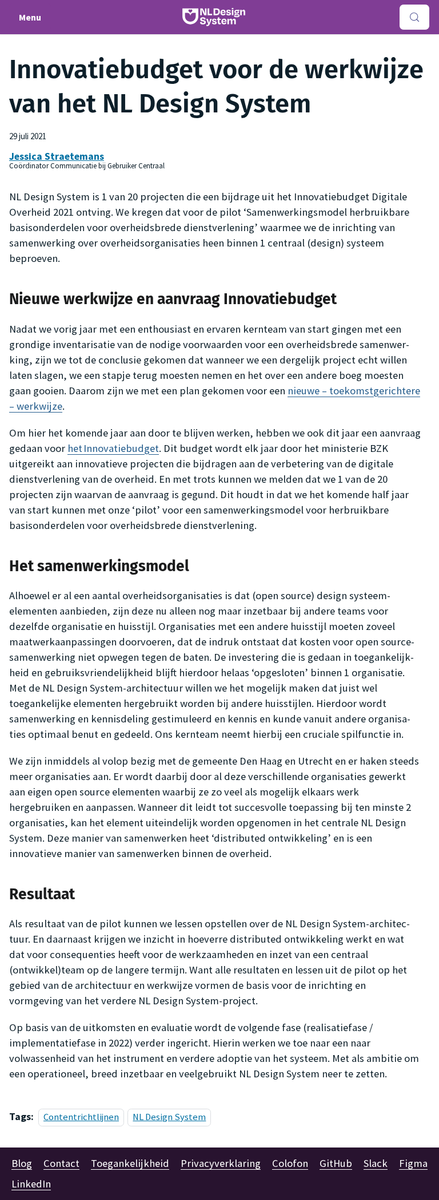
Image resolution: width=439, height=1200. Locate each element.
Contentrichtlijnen (81, 1117)
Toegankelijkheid (130, 1163)
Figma (413, 1163)
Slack (376, 1163)
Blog (21, 1163)
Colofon (290, 1163)
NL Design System (169, 1117)
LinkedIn (31, 1183)
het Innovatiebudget (113, 448)
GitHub (336, 1163)
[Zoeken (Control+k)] (414, 17)
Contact (61, 1163)
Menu (30, 17)
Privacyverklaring (221, 1163)
